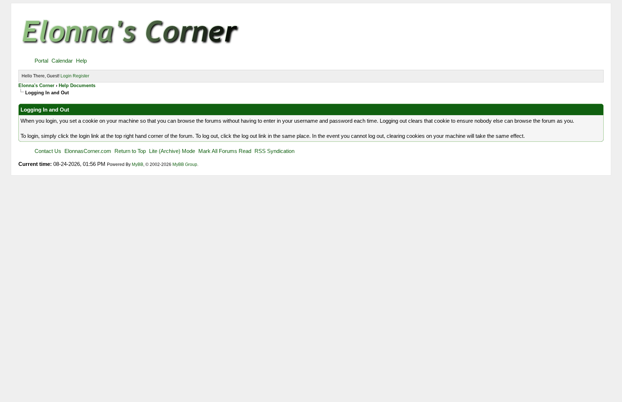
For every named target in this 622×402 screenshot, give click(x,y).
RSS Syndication (274, 151)
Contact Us (48, 151)
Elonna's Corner (36, 85)
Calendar (62, 61)
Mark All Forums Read (224, 151)
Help (81, 61)
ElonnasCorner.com (87, 151)
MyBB (137, 164)
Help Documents (77, 85)
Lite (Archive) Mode (172, 151)
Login (66, 75)
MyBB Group (184, 164)
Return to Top (130, 151)
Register (81, 75)
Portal (41, 61)
